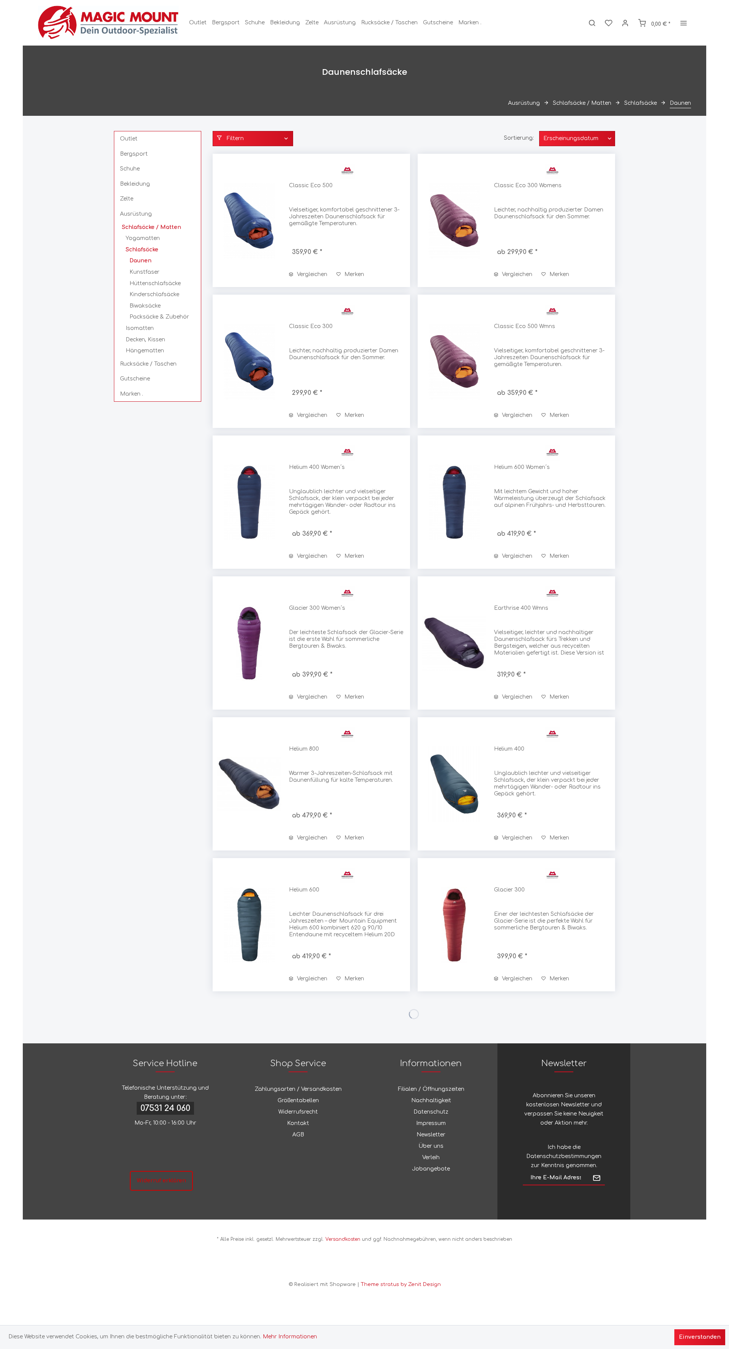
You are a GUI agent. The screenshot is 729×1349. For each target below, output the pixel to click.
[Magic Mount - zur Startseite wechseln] (108, 23)
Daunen (140, 260)
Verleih (431, 1157)
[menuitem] (197, 22)
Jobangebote (431, 1169)
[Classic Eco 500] (249, 220)
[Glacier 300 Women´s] (249, 643)
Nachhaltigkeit (431, 1100)
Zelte (126, 199)
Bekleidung (135, 184)
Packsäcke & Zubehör (159, 317)
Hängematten (145, 350)
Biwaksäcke (145, 306)
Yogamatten (143, 238)
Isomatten (140, 328)
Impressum (431, 1123)
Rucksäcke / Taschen (148, 364)
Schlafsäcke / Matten (151, 227)
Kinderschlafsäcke (154, 294)
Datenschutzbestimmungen (563, 1156)
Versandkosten (342, 1239)
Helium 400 (509, 749)
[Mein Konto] (625, 22)
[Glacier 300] (454, 924)
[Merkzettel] (608, 22)
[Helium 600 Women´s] (454, 502)
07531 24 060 (165, 1108)
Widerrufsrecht (298, 1112)
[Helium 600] (249, 924)
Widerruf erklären (161, 1180)
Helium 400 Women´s (317, 467)
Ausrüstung (136, 214)
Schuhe (130, 169)
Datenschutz (430, 1112)
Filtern (234, 138)
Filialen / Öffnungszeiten (431, 1089)
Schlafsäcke (142, 249)
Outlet (128, 139)
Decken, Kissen (145, 339)
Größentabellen (298, 1100)
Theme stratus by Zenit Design (401, 1284)
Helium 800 (304, 749)
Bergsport (134, 154)
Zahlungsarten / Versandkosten (298, 1089)
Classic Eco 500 (311, 185)
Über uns (430, 1146)
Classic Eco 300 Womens (528, 185)
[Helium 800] (249, 784)
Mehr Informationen (290, 1337)
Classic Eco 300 (311, 326)
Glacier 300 (509, 890)
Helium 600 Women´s (522, 467)
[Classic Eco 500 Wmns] (454, 361)
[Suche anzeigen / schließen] (592, 22)
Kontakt (298, 1123)
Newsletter (431, 1135)
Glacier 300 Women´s (317, 608)
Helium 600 (304, 890)
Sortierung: (519, 138)
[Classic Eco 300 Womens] (454, 220)
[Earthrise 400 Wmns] (454, 643)
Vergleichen (311, 274)
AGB (298, 1135)
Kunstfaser (144, 272)
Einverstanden (700, 1337)
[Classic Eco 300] (249, 361)
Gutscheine (135, 379)
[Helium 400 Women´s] (249, 502)
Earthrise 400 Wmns (521, 608)
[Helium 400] (454, 784)
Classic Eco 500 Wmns (524, 326)
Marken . (131, 394)
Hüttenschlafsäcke (155, 283)
